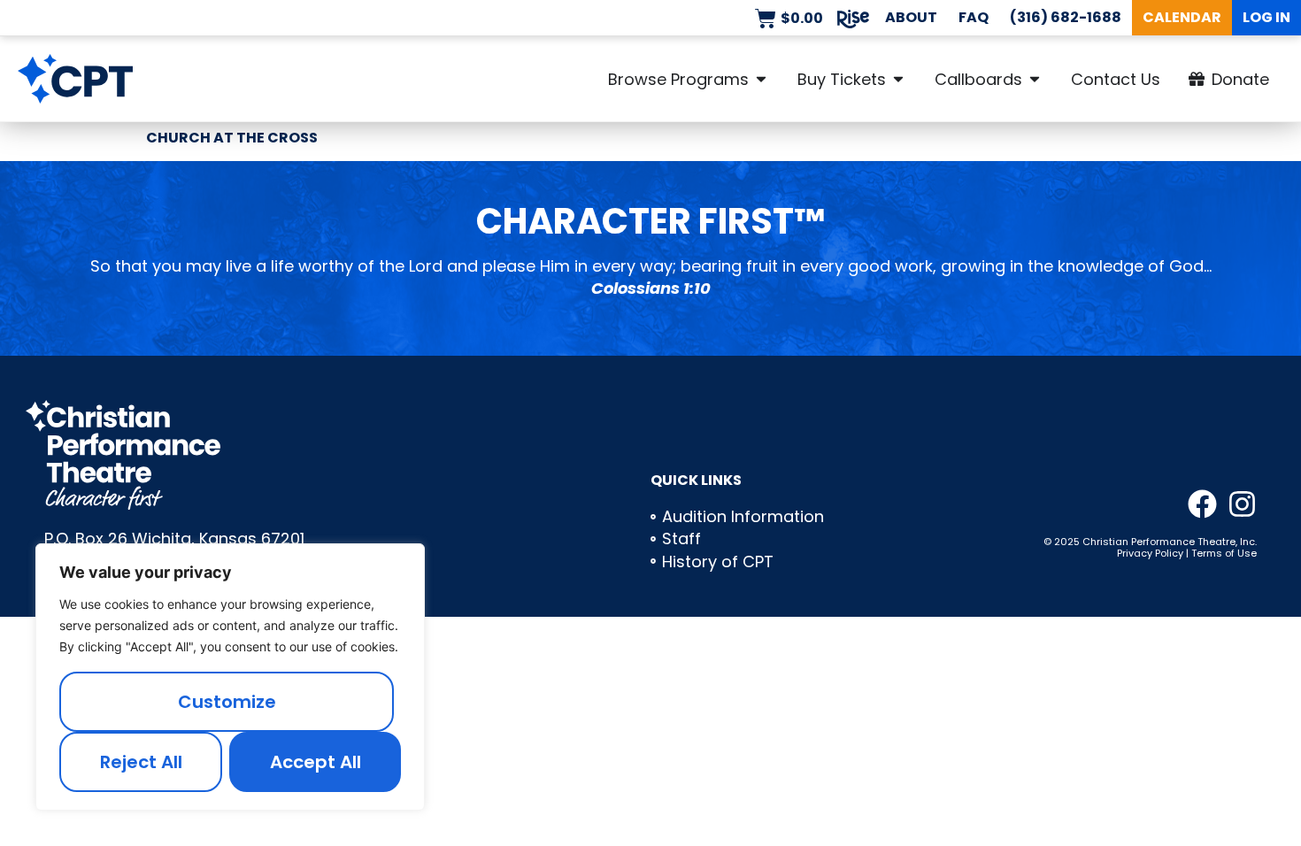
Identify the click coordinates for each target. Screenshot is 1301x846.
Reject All (141, 762)
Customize (227, 701)
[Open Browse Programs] (761, 79)
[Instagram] (1242, 504)
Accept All (315, 762)
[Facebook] (1202, 504)
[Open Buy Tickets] (898, 79)
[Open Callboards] (1035, 79)
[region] (230, 677)
